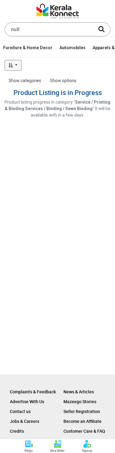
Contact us (20, 411)
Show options (63, 80)
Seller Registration (81, 411)
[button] (13, 65)
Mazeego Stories (79, 401)
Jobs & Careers (24, 421)
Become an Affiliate (82, 421)
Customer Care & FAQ (84, 431)
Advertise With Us (27, 401)
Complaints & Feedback (33, 392)
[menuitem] (28, 47)
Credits (17, 431)
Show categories (25, 80)
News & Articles (78, 392)
